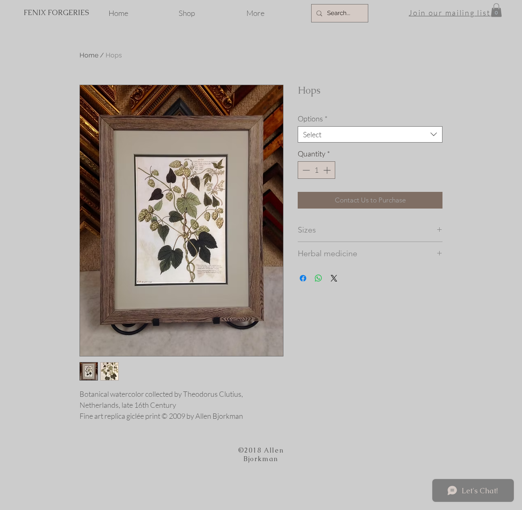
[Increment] (327, 170)
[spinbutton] (316, 170)
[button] (496, 10)
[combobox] (370, 134)
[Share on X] (334, 278)
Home (89, 55)
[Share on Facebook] (303, 278)
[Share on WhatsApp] (318, 278)
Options (312, 118)
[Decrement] (305, 170)
